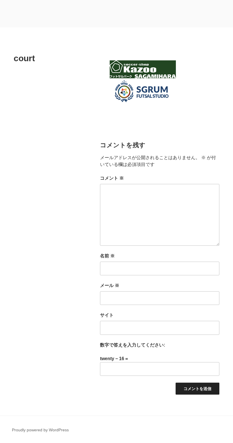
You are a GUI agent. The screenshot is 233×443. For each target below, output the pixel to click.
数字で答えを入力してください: (132, 344)
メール (109, 285)
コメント (112, 178)
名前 (107, 255)
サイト (107, 315)
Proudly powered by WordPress (40, 430)
